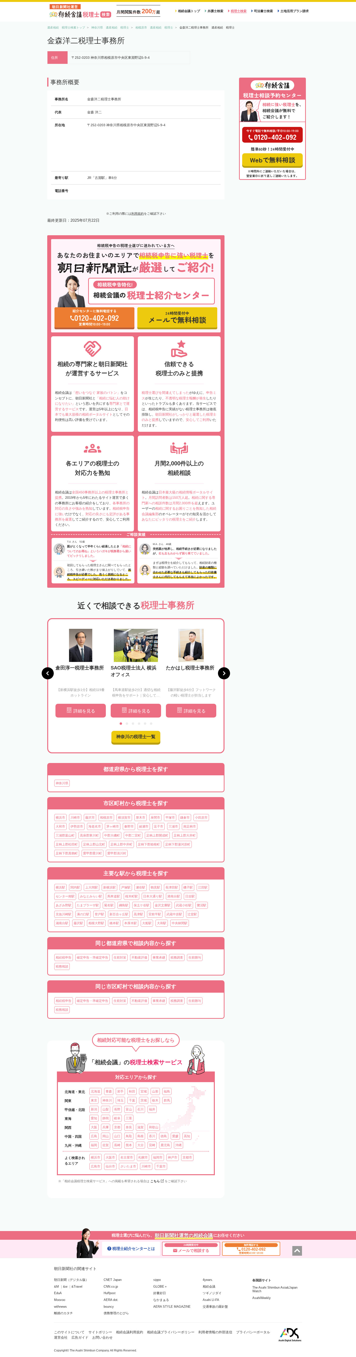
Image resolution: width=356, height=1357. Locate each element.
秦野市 (129, 826)
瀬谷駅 (140, 887)
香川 (152, 1136)
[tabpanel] (80, 673)
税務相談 (62, 966)
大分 (140, 1145)
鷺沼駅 (201, 905)
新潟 (94, 1109)
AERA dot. (111, 1300)
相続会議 (209, 1286)
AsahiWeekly (261, 1298)
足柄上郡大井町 (185, 835)
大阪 (94, 1127)
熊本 (129, 1145)
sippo (157, 1280)
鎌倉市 (185, 817)
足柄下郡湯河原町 (177, 844)
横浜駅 (60, 887)
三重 (129, 1118)
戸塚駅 (126, 887)
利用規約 (137, 213)
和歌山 (153, 1127)
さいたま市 (128, 1166)
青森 (109, 1091)
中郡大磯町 (112, 835)
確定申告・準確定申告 (92, 957)
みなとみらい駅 (91, 896)
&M (56, 1286)
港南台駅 (173, 896)
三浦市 (173, 826)
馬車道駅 (113, 896)
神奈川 (107, 1100)
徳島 (164, 1136)
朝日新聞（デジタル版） (71, 1280)
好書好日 (159, 1293)
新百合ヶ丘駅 (118, 914)
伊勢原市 (76, 826)
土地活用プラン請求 (294, 11)
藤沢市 (90, 817)
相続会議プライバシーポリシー (170, 1332)
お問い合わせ (102, 1337)
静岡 (105, 1118)
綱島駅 (123, 905)
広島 (94, 1136)
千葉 (132, 1100)
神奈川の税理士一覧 (135, 736)
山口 (117, 1136)
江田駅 (203, 887)
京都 (117, 1127)
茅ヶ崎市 (112, 826)
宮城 (143, 1091)
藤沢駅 (78, 923)
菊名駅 (109, 905)
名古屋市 (126, 1157)
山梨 (105, 1109)
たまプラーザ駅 (88, 905)
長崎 (117, 1145)
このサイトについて (69, 1332)
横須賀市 (124, 817)
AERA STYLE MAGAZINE (172, 1306)
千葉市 (161, 1166)
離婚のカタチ (63, 1313)
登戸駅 (99, 914)
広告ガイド (79, 1337)
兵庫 (105, 1127)
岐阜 (117, 1118)
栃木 (155, 1100)
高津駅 (138, 914)
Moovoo (59, 1300)
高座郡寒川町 (89, 835)
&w (65, 1286)
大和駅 (161, 923)
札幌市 (143, 1157)
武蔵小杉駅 (184, 905)
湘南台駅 (62, 923)
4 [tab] (139, 723)
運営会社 (61, 1337)
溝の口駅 (83, 914)
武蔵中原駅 (174, 914)
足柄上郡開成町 (157, 835)
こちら (155, 1181)
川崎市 (75, 817)
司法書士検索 (263, 11)
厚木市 (140, 817)
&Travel (76, 1286)
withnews (60, 1306)
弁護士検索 (215, 11)
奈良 (129, 1127)
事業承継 (159, 957)
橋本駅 (114, 923)
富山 (129, 1109)
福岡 (94, 1145)
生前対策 (120, 957)
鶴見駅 (155, 887)
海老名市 (94, 826)
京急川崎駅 (63, 914)
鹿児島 (165, 1145)
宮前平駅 (154, 914)
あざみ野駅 (63, 905)
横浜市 (60, 817)
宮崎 (152, 1145)
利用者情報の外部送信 (215, 1332)
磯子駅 (188, 887)
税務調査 (176, 957)
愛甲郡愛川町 (92, 853)
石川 (140, 1109)
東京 (94, 1100)
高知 (187, 1136)
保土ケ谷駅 (141, 905)
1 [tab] (121, 723)
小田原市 (201, 817)
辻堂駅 (192, 914)
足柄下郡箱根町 (149, 844)
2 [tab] (127, 723)
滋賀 (140, 1127)
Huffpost (110, 1293)
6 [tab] (151, 723)
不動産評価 (139, 957)
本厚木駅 (130, 923)
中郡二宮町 (133, 835)
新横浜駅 (109, 887)
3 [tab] (133, 723)
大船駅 (147, 923)
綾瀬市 (143, 826)
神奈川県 (62, 783)
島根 (140, 1136)
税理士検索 (239, 11)
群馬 (167, 1100)
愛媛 (175, 1136)
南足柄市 (189, 826)
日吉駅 (190, 896)
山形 (155, 1091)
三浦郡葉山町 (65, 835)
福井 (152, 1109)
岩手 (120, 1091)
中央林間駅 (179, 923)
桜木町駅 (131, 896)
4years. (208, 1280)
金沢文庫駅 (162, 905)
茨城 (143, 1100)
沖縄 (178, 1145)
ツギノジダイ (212, 1293)
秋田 (132, 1091)
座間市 (155, 817)
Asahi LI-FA (211, 1300)
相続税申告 (63, 957)
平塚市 (170, 817)
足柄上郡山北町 (94, 844)
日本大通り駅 (152, 896)
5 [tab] (145, 723)
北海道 (95, 1091)
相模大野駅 (96, 923)
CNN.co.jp (111, 1286)
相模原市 (106, 817)
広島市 (95, 1166)
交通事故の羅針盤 (215, 1306)
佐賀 (105, 1145)
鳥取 (129, 1136)
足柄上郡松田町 (67, 844)
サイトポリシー (100, 1332)
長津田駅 (171, 887)
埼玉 (120, 1100)
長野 (117, 1109)
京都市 (187, 1157)
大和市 (60, 826)
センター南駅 (65, 896)
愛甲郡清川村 (116, 853)
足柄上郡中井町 (121, 844)
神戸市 (172, 1157)
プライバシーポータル (253, 1332)
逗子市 (158, 826)
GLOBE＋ (160, 1286)
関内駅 (75, 887)
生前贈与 (194, 957)
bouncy (109, 1306)
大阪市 (110, 1157)
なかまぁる (161, 1300)
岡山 (105, 1136)
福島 (167, 1091)
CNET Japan (113, 1280)
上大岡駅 (91, 887)
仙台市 (110, 1166)
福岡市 (158, 1157)
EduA (58, 1293)
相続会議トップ (189, 11)
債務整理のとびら (116, 1313)
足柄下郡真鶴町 (67, 853)
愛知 (94, 1118)
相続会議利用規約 (129, 1332)
